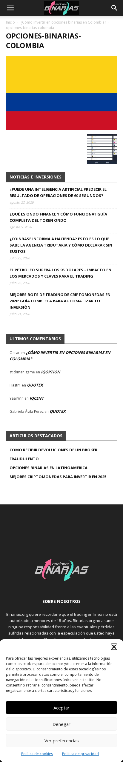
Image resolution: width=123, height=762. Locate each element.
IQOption (50, 372)
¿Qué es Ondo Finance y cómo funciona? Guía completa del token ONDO (58, 217)
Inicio (10, 22)
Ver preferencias (61, 740)
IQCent (37, 398)
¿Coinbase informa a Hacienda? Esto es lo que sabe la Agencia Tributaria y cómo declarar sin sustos (61, 245)
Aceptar (61, 708)
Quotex (35, 385)
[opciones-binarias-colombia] (61, 128)
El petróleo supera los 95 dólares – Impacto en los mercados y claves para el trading (60, 273)
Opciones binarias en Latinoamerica (48, 467)
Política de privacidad (80, 753)
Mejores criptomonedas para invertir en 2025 (58, 476)
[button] (114, 647)
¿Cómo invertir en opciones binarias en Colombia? (63, 22)
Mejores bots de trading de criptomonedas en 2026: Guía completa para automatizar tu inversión (60, 301)
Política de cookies (37, 753)
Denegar (61, 724)
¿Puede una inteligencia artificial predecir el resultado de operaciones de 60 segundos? (58, 192)
